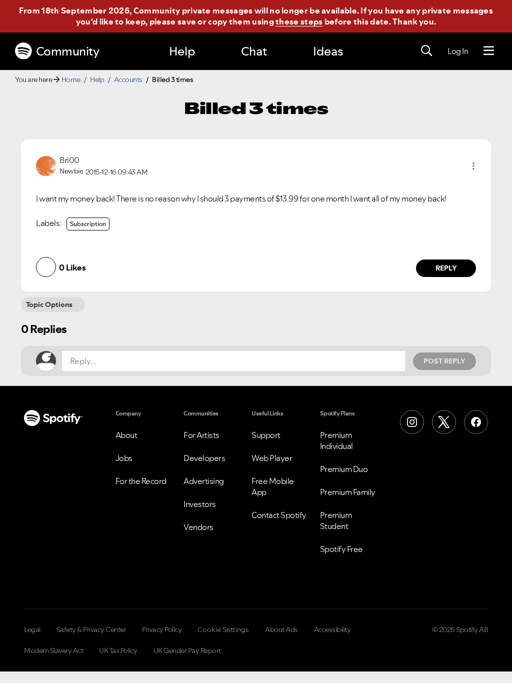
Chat (254, 51)
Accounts (128, 79)
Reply (446, 268)
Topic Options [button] (49, 305)
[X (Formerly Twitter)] (444, 422)
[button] (473, 166)
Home (71, 79)
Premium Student (336, 521)
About (127, 435)
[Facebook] (476, 422)
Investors (200, 504)
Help (182, 51)
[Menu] (488, 51)
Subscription (88, 224)
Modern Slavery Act (53, 650)
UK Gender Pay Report (187, 650)
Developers (204, 458)
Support (266, 435)
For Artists (202, 435)
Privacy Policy (162, 629)
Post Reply (445, 361)
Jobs (124, 458)
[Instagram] (412, 422)
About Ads (281, 629)
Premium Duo (344, 469)
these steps (299, 21)
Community (68, 51)
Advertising (204, 481)
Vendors (199, 527)
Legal (32, 629)
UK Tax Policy (118, 650)
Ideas (328, 51)
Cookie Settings (223, 629)
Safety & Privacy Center (91, 629)
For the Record (141, 481)
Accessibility (332, 629)
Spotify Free (341, 549)
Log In (458, 51)
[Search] (426, 51)
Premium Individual (336, 441)
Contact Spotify (279, 515)
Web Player (272, 458)
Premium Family (348, 492)
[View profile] (46, 165)
